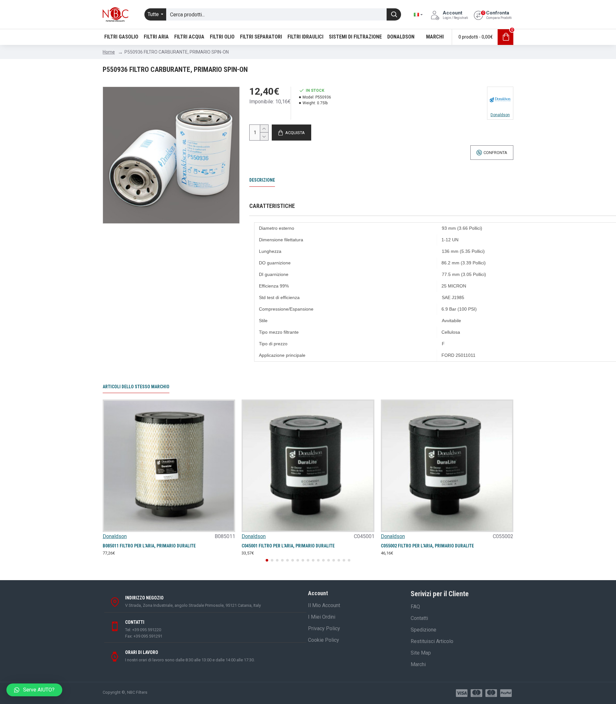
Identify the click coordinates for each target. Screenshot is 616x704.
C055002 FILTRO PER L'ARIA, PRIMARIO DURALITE (427, 545)
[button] (267, 560)
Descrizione (262, 180)
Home (109, 52)
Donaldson (115, 536)
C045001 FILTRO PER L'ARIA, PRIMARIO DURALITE (288, 545)
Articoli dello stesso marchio (136, 386)
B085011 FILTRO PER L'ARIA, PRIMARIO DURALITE (149, 545)
